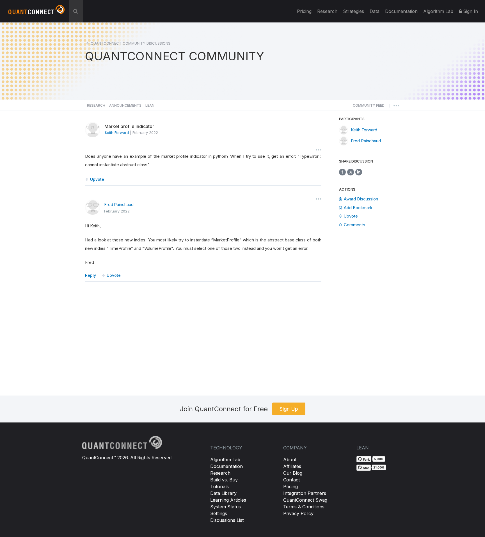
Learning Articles (228, 500)
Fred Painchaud (119, 204)
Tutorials (219, 486)
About (289, 459)
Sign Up (289, 409)
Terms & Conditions (303, 506)
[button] (368, 107)
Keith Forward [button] (117, 132)
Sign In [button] (470, 11)
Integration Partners (304, 493)
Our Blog (292, 473)
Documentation (226, 466)
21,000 (378, 467)
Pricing (304, 11)
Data (374, 11)
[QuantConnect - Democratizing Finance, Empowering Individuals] (36, 12)
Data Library (223, 493)
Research (327, 11)
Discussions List (227, 520)
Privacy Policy (298, 513)
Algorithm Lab (225, 459)
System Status (225, 506)
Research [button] (96, 105)
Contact (291, 480)
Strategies (353, 11)
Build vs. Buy (224, 480)
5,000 (378, 459)
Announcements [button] (125, 105)
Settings (218, 513)
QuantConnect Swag (305, 500)
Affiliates (292, 466)
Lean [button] (149, 105)
